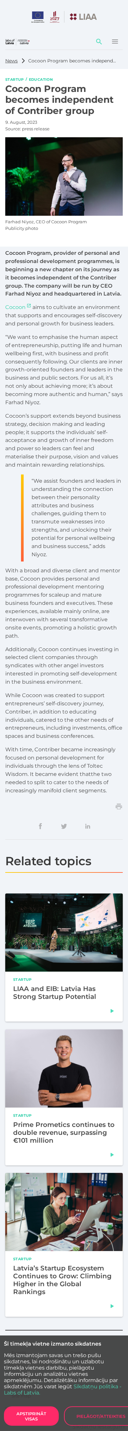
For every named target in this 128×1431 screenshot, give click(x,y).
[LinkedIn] (88, 826)
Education (41, 79)
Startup (14, 79)
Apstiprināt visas (31, 1416)
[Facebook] (40, 826)
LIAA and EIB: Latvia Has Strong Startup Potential (54, 993)
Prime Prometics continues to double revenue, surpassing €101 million (64, 1132)
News (11, 61)
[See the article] (112, 1011)
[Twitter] (64, 826)
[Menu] (115, 42)
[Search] (99, 42)
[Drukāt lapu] (119, 806)
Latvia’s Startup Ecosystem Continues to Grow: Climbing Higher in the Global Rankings (62, 1280)
